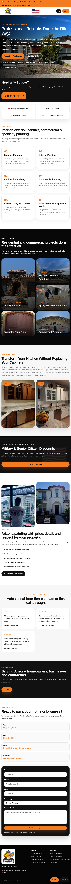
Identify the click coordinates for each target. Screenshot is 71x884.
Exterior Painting (36, 853)
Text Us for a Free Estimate (13, 56)
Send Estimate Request (35, 828)
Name (6, 770)
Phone (6, 779)
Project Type (8, 799)
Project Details (9, 808)
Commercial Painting (38, 862)
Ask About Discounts (35, 464)
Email (6, 789)
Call (59, 11)
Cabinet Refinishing (37, 859)
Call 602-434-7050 (34, 56)
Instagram (53, 862)
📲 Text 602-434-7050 (14, 96)
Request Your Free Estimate (13, 573)
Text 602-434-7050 (56, 853)
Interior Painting (36, 856)
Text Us (66, 11)
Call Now (7, 689)
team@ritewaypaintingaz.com (60, 859)
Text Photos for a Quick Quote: (15, 5)
